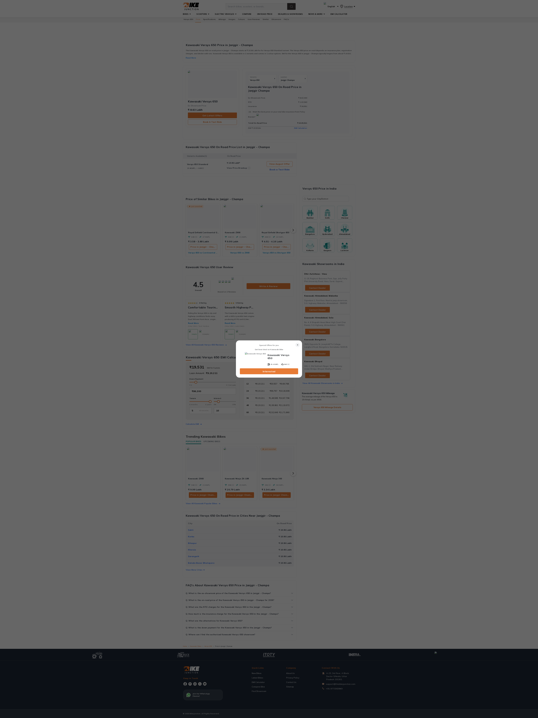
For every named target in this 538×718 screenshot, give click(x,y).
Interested (269, 371)
